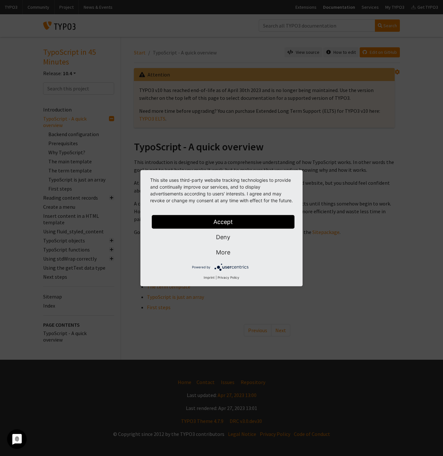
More (223, 252)
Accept (223, 221)
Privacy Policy (228, 277)
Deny (223, 236)
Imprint (209, 277)
